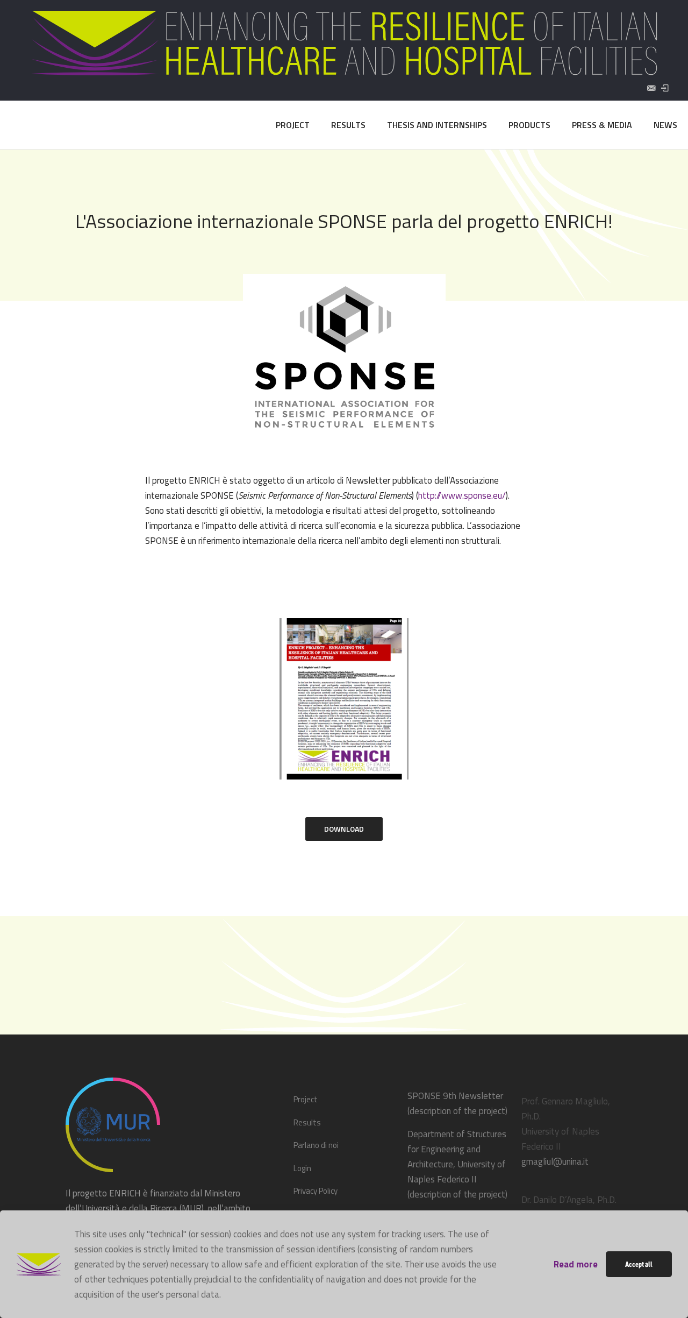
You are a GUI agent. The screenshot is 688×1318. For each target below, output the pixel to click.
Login (302, 1168)
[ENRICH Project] (41, 125)
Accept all (639, 1264)
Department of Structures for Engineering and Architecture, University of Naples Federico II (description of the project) (457, 1164)
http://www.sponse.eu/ (462, 495)
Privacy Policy (315, 1191)
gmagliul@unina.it (555, 1161)
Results (307, 1122)
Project (305, 1099)
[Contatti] (651, 88)
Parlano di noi (316, 1145)
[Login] (665, 88)
